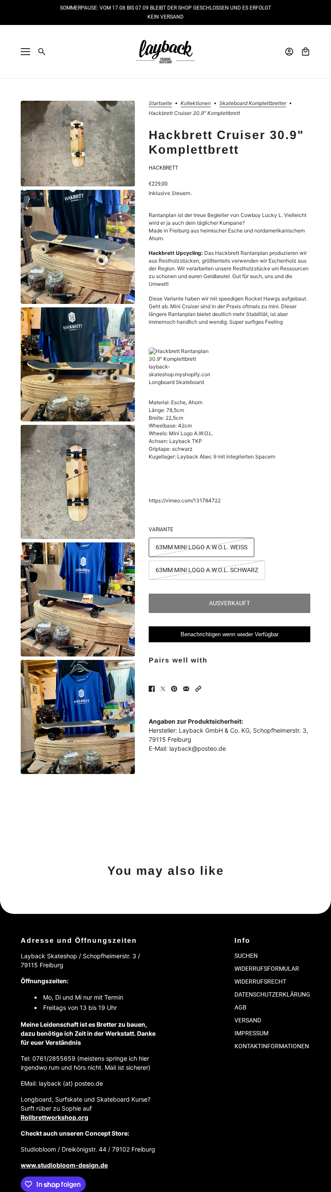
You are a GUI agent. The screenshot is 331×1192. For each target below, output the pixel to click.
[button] (198, 689)
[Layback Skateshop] (165, 52)
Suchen (246, 955)
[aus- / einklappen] (25, 51)
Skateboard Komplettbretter (252, 103)
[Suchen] (42, 51)
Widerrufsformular (266, 968)
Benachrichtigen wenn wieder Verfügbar (229, 634)
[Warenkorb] (305, 51)
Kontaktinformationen (271, 1046)
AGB (240, 1007)
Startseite (160, 103)
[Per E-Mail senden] (186, 689)
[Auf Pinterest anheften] (174, 689)
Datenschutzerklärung (272, 994)
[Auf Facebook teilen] (151, 689)
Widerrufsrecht (260, 981)
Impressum (251, 1033)
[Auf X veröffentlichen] (163, 689)
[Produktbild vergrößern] (78, 143)
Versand (247, 1020)
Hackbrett (163, 168)
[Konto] (289, 51)
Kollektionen (196, 103)
